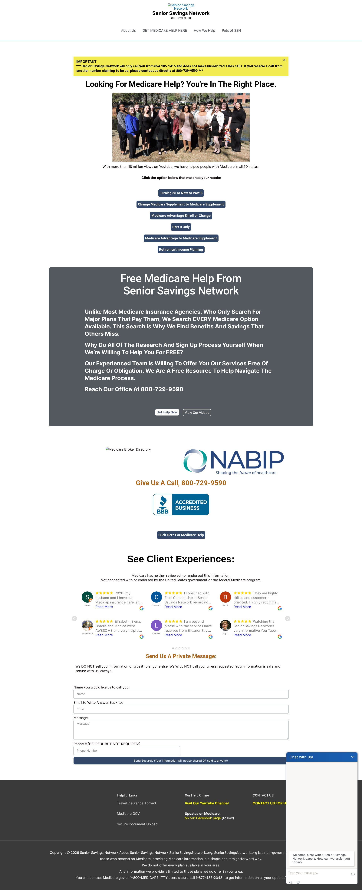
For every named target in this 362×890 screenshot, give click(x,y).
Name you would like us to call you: (101, 687)
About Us (128, 30)
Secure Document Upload (137, 824)
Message (81, 718)
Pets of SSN (231, 30)
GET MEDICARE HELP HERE (165, 30)
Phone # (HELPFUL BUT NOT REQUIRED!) (107, 744)
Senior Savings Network (181, 13)
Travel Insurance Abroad (136, 803)
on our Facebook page (203, 818)
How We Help (204, 30)
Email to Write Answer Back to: (98, 702)
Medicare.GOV (128, 814)
